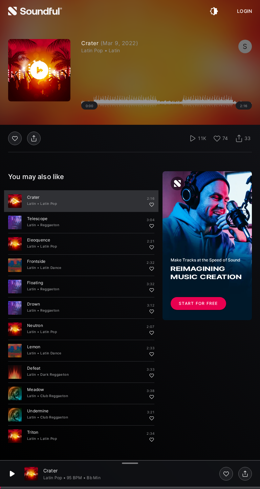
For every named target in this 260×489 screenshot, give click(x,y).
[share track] (245, 474)
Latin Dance (50, 268)
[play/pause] (39, 70)
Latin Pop (48, 203)
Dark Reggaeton (54, 374)
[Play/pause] (14, 201)
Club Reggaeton (54, 396)
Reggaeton (49, 225)
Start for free (198, 303)
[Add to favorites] (151, 204)
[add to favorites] (226, 474)
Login (244, 11)
